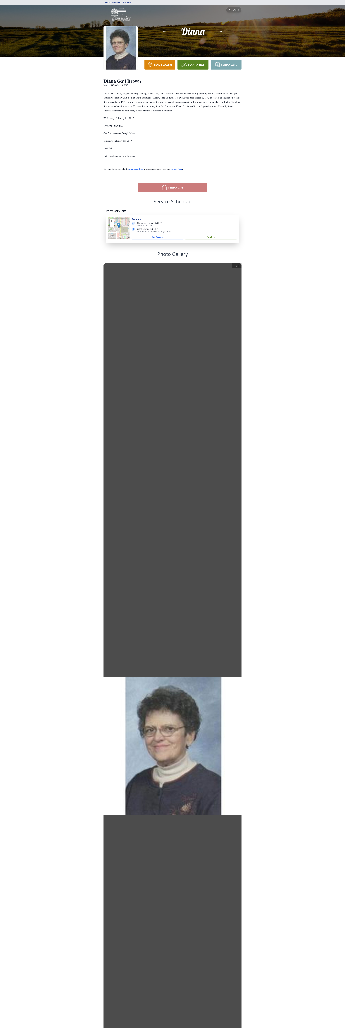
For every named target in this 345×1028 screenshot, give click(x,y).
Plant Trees (211, 237)
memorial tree (136, 168)
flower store (176, 168)
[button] (118, 225)
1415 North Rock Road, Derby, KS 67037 (155, 231)
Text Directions (157, 237)
